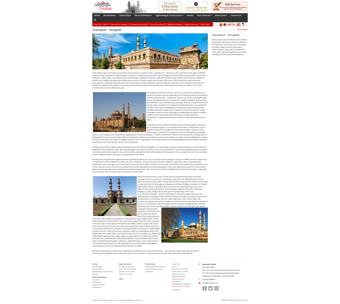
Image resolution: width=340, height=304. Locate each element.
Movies (190, 15)
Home (97, 15)
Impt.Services (203, 15)
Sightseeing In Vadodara (181, 284)
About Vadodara (143, 15)
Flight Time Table (125, 274)
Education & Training (118, 24)
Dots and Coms (242, 300)
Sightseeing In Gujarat (181, 286)
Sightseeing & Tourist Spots (169, 15)
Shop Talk (97, 24)
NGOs (105, 24)
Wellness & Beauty (174, 24)
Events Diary (125, 15)
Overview (96, 280)
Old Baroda (96, 282)
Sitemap (138, 300)
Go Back (243, 29)
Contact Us (236, 15)
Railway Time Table (126, 271)
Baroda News (109, 15)
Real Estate (205, 24)
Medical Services (191, 24)
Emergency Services (126, 267)
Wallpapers (96, 287)
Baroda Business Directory (155, 267)
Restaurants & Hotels (138, 24)
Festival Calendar (98, 285)
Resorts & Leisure (158, 24)
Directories (220, 15)
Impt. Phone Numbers (127, 269)
